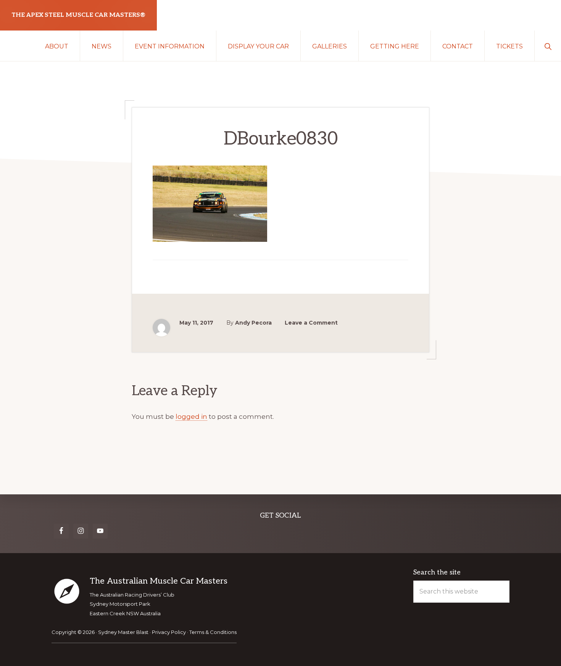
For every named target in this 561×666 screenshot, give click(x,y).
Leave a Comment (311, 322)
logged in (191, 416)
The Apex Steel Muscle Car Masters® (78, 15)
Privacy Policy (169, 632)
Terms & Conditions (213, 632)
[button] (548, 46)
